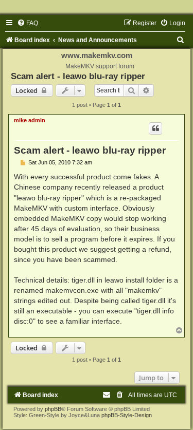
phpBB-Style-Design (126, 415)
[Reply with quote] (155, 128)
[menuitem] (27, 23)
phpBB (53, 409)
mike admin (29, 120)
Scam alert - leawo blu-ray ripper (78, 76)
